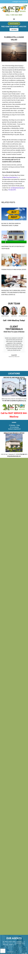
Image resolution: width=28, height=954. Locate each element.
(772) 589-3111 (23, 454)
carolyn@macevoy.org (17, 188)
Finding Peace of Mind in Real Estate (13, 269)
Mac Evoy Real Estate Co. (11, 177)
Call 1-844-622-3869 (14, 15)
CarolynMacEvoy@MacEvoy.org (18, 400)
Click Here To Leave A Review (14, 332)
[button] (14, 19)
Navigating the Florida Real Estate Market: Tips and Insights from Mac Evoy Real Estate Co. (13, 292)
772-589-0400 (5, 400)
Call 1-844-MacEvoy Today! (14, 320)
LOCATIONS (14, 373)
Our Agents (14, 938)
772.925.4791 (12, 190)
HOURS (14, 422)
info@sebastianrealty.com (14, 456)
